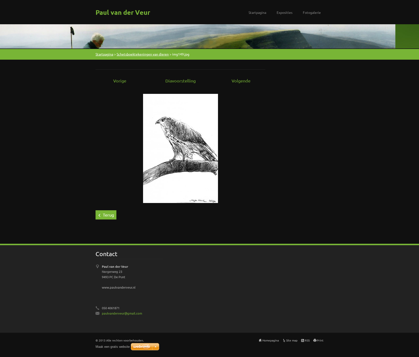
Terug (108, 214)
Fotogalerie (312, 12)
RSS (307, 340)
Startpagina (257, 12)
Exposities (284, 12)
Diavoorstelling (180, 80)
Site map (292, 340)
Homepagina (270, 340)
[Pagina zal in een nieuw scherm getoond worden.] (180, 147)
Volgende (241, 80)
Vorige (119, 80)
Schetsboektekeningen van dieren (143, 54)
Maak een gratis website (113, 347)
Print (320, 340)
